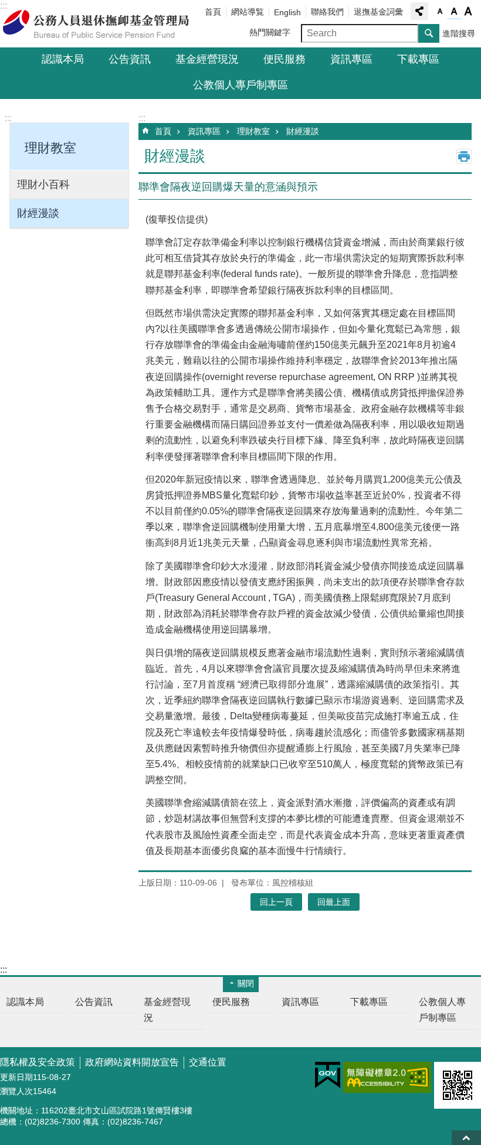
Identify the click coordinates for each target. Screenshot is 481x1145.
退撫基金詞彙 (378, 11)
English (287, 12)
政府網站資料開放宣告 (132, 1062)
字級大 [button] (468, 11)
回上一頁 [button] (276, 902)
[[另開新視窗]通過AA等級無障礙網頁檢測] (387, 1077)
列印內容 (464, 156)
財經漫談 (38, 213)
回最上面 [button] (333, 902)
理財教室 (253, 131)
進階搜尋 (458, 33)
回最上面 (466, 1137)
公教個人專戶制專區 (240, 85)
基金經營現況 (207, 59)
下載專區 (418, 59)
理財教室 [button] (50, 148)
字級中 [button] (454, 11)
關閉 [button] (246, 983)
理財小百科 (43, 184)
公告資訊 (130, 59)
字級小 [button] (440, 11)
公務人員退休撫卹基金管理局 (102, 24)
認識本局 (63, 59)
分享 (419, 11)
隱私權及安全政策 (37, 1062)
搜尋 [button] (428, 33)
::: (8, 118)
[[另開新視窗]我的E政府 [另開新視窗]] (327, 1075)
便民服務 (284, 59)
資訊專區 (351, 59)
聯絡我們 (327, 11)
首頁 (213, 11)
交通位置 (207, 1062)
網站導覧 (247, 11)
